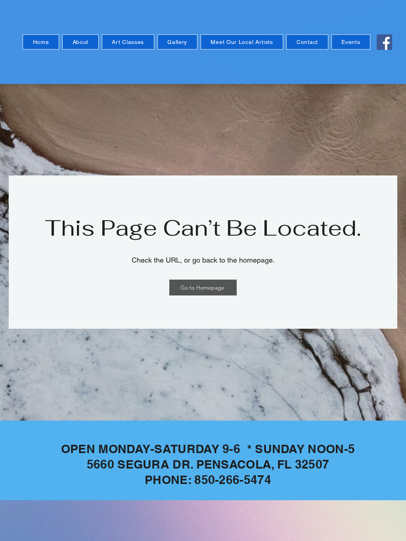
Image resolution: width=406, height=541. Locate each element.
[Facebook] (384, 42)
